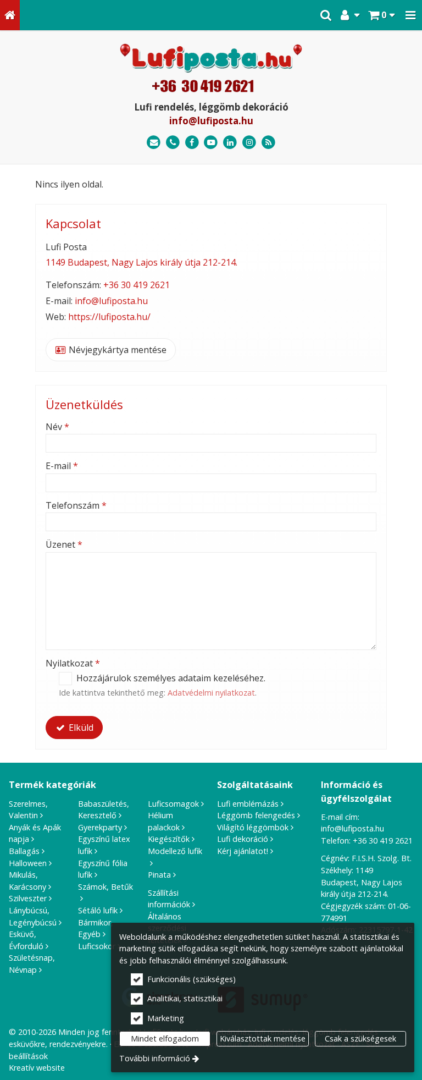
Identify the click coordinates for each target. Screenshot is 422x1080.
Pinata (159, 874)
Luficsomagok (173, 803)
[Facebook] (192, 143)
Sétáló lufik (98, 910)
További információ (154, 1058)
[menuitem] (10, 15)
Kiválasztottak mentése (263, 1038)
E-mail (62, 466)
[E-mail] (154, 143)
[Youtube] (211, 143)
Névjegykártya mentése (116, 350)
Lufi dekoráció (242, 839)
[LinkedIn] (230, 143)
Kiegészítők (169, 839)
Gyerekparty (100, 827)
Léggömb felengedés (256, 815)
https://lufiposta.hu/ (109, 317)
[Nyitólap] (10, 15)
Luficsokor (96, 946)
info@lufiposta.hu (211, 120)
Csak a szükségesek (360, 1038)
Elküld (79, 727)
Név (57, 427)
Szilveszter (28, 898)
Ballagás (24, 851)
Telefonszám (76, 505)
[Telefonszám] (173, 143)
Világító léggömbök (252, 827)
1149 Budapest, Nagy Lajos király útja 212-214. (141, 262)
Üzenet (64, 544)
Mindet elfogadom (165, 1038)
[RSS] (268, 143)
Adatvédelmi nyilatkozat (211, 692)
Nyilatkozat (73, 663)
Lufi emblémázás (248, 803)
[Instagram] (249, 143)
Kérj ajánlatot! (242, 851)
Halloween (28, 863)
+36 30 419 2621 (136, 285)
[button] (410, 15)
